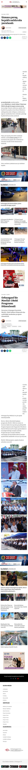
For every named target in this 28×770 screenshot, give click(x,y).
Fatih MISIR (8, 27)
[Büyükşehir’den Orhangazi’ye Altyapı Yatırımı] (7, 617)
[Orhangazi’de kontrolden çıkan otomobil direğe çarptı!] (14, 194)
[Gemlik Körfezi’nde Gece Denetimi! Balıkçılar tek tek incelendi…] (7, 232)
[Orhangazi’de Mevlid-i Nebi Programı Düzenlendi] (7, 213)
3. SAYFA (4, 326)
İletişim (5, 741)
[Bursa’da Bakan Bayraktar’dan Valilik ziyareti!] (20, 598)
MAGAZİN (5, 698)
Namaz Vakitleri (7, 708)
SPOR (4, 693)
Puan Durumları (6, 713)
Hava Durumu (6, 711)
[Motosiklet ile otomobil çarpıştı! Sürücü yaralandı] (20, 617)
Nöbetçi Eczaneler (7, 706)
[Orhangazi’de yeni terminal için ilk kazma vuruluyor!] (20, 232)
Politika (5, 695)
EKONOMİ (5, 691)
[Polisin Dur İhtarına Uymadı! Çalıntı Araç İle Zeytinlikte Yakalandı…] (7, 598)
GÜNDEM (14, 326)
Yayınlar (5, 724)
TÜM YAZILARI (22, 27)
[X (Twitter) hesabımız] (13, 678)
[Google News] (24, 38)
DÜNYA (4, 700)
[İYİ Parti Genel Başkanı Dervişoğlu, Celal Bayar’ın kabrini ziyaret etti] (20, 213)
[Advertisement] (14, 55)
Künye (4, 734)
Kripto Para (5, 715)
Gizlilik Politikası (7, 737)
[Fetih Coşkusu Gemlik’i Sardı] (14, 637)
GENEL (24, 32)
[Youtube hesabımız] (18, 678)
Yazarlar (5, 732)
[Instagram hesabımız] (15, 678)
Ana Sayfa (5, 730)
